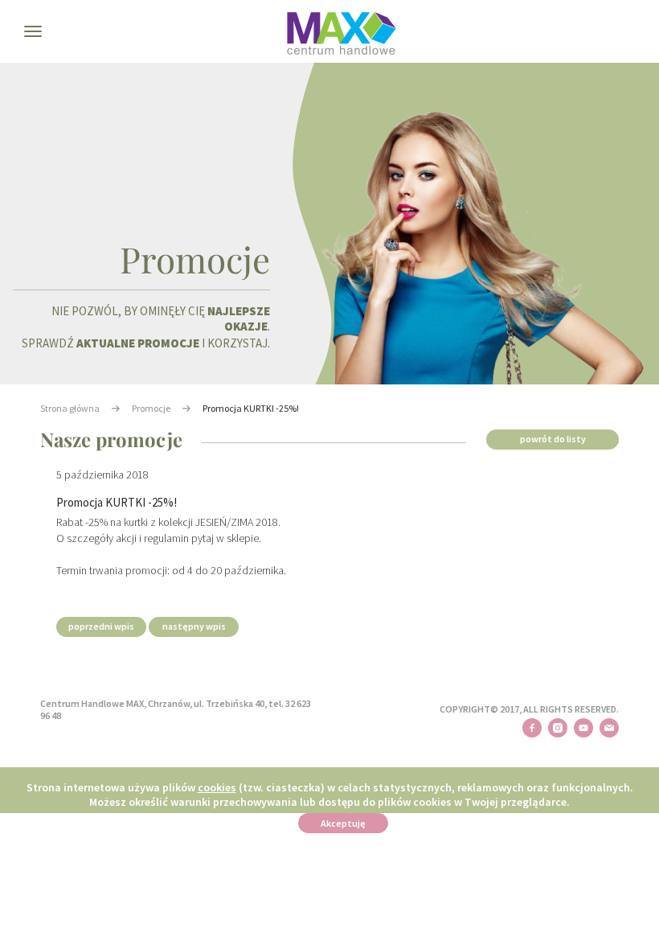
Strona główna (70, 408)
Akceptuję (343, 823)
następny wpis (194, 626)
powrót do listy (553, 439)
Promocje (151, 408)
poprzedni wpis (101, 626)
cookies (217, 787)
